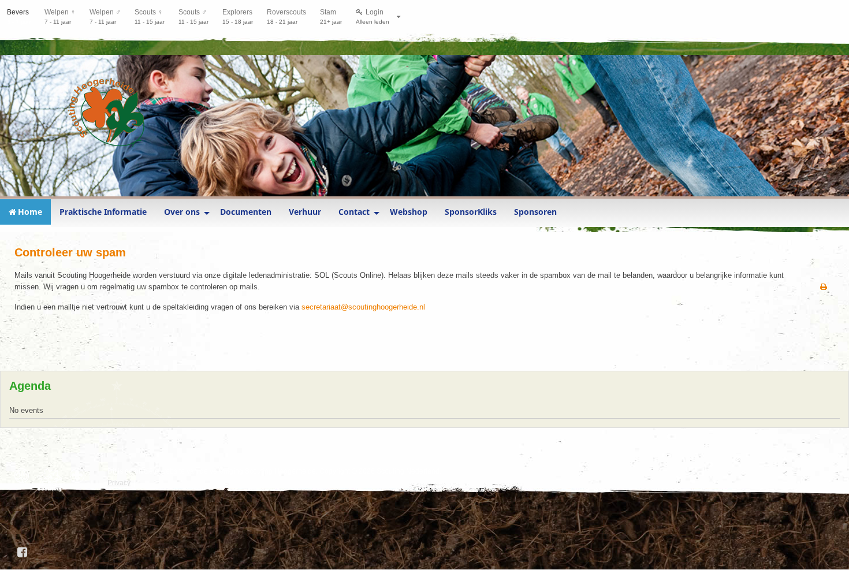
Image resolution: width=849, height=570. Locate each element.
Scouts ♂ (193, 16)
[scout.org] (80, 475)
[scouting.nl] (52, 479)
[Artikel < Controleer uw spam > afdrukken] (823, 287)
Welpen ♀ (60, 16)
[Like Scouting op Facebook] (23, 552)
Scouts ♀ (150, 16)
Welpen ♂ (105, 16)
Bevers (19, 16)
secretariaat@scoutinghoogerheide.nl (363, 307)
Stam (331, 16)
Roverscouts (286, 16)
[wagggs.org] (24, 475)
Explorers (237, 16)
